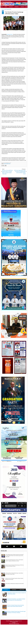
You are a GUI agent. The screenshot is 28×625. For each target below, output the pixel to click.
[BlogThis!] (3, 165)
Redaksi (14, 622)
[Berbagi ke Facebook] (5, 165)
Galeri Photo (22, 589)
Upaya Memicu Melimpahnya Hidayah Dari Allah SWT (15, 583)
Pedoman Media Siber (14, 621)
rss (26, 1)
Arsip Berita (14, 589)
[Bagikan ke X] (4, 165)
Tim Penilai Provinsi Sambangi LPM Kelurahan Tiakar (14, 12)
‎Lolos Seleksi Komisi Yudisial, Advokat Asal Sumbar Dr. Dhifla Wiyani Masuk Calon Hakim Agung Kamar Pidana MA (14, 555)
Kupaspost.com (9, 34)
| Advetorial (23, 6)
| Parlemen (16, 6)
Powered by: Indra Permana (14, 623)
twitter (21, 1)
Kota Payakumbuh (7, 163)
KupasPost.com (9, 620)
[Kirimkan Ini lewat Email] (2, 165)
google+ (25, 1)
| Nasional (11, 6)
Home (6, 6)
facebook (23, 1)
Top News (6, 589)
